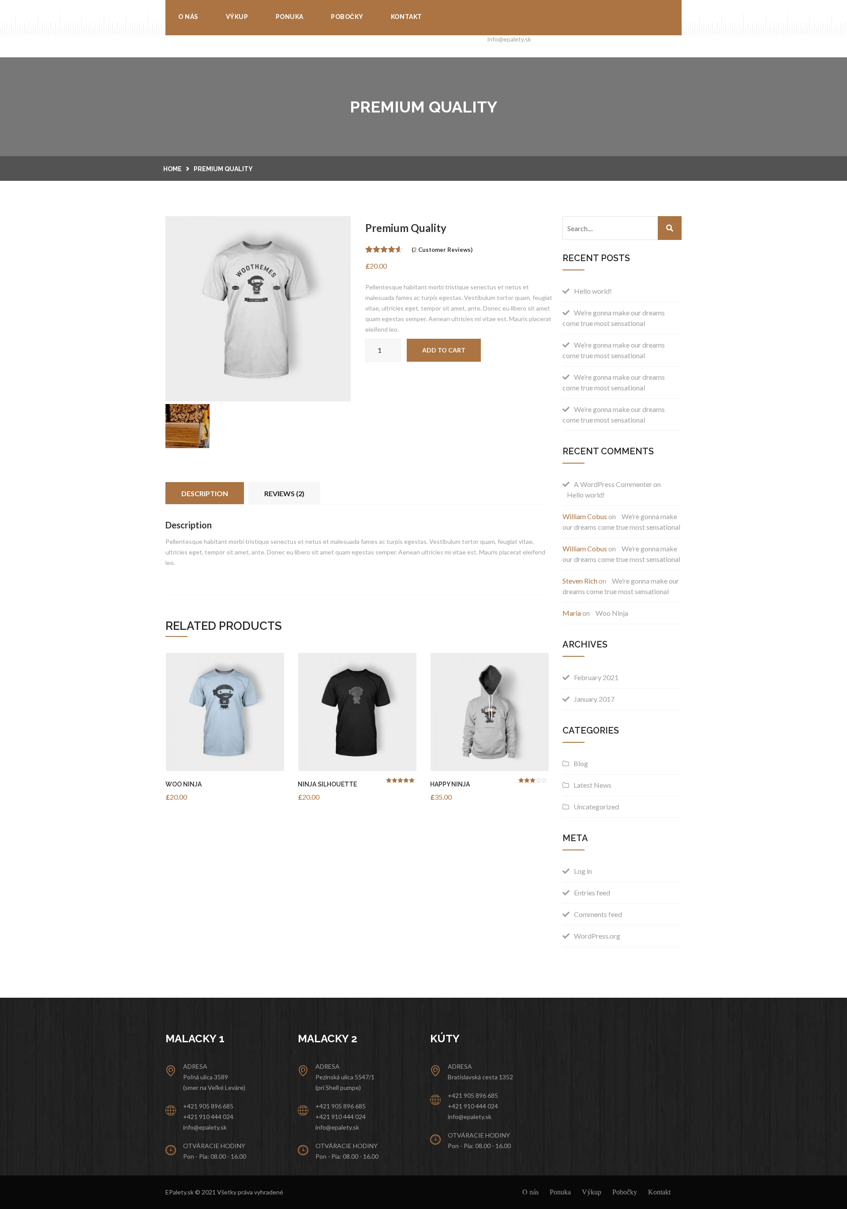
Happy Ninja (450, 784)
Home (172, 168)
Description (204, 493)
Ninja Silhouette (327, 784)
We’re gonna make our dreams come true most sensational (613, 317)
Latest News (592, 785)
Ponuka (290, 16)
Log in (583, 871)
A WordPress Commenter (613, 484)
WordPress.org (597, 936)
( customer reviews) (442, 249)
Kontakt (406, 16)
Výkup (237, 16)
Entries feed (592, 892)
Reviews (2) (284, 493)
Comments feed (598, 914)
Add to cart (443, 350)
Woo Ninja (183, 784)
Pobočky (347, 16)
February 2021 (596, 677)
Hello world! (593, 291)
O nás (188, 16)
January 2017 (594, 699)
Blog (580, 763)
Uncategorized (596, 806)
